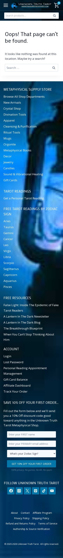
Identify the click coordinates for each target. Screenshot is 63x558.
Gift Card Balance (16, 379)
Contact (25, 512)
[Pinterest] (35, 490)
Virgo (7, 251)
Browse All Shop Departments (24, 96)
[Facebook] (11, 490)
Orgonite (10, 144)
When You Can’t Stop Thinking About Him (29, 337)
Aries (7, 221)
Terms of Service (47, 523)
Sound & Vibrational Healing (23, 174)
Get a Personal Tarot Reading (24, 198)
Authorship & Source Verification (31, 529)
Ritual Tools (12, 132)
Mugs (7, 138)
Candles (9, 168)
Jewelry (8, 162)
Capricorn (10, 275)
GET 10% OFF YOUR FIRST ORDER (31, 463)
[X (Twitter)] (27, 490)
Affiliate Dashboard (17, 385)
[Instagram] (19, 490)
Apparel (9, 120)
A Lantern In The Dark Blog (22, 322)
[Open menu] (6, 5)
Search (55, 16)
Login (7, 356)
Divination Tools (15, 114)
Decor (8, 156)
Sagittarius (11, 269)
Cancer (8, 239)
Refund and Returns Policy (20, 523)
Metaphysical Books (17, 150)
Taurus (9, 227)
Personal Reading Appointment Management (25, 371)
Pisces (8, 287)
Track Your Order (15, 391)
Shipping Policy (40, 518)
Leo (6, 245)
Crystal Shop (12, 108)
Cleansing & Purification (20, 126)
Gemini (8, 233)
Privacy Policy (21, 518)
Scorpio (9, 263)
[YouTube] (52, 490)
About (14, 512)
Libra (7, 257)
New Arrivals (12, 102)
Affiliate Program (42, 512)
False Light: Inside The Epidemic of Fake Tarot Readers (31, 307)
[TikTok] (43, 490)
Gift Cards (10, 180)
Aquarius (10, 281)
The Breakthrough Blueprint (23, 328)
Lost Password (13, 362)
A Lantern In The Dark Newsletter (26, 316)
